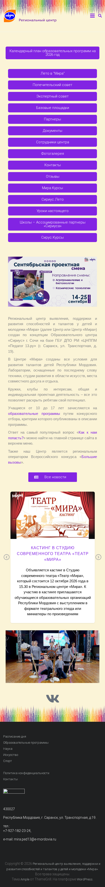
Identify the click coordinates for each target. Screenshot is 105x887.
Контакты (10, 779)
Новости (52, 524)
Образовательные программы (26, 742)
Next (98, 557)
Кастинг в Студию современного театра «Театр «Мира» (52, 554)
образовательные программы (34, 413)
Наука (7, 749)
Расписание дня (14, 736)
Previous (6, 557)
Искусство (10, 755)
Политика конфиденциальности (26, 773)
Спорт (7, 761)
